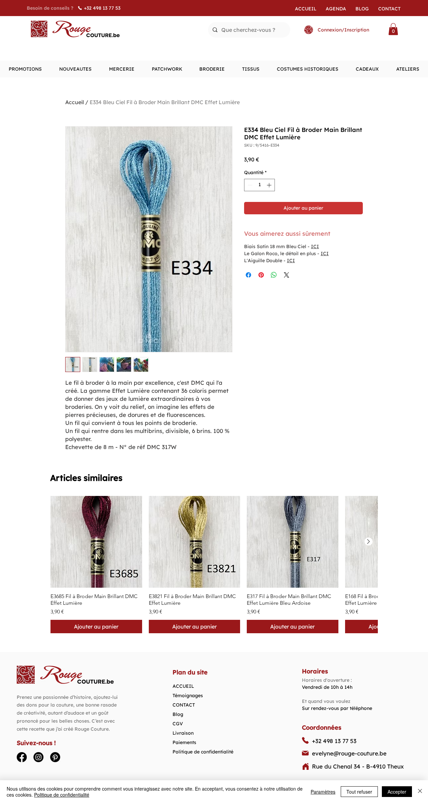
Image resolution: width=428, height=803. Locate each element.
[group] (214, 565)
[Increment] (269, 185)
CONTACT (184, 705)
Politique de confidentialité (203, 752)
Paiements (184, 742)
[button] (393, 29)
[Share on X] (287, 275)
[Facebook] (22, 757)
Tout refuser (359, 791)
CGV (178, 724)
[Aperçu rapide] (96, 542)
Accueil (74, 102)
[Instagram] (38, 757)
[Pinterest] (55, 757)
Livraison (183, 733)
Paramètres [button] (323, 791)
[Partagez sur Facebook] (248, 275)
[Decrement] (249, 185)
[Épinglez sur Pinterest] (261, 275)
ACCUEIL (183, 686)
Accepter (397, 791)
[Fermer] (420, 792)
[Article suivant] (368, 541)
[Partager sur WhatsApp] (274, 275)
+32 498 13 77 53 (334, 740)
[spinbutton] (259, 185)
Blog (178, 714)
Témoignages (188, 695)
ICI (315, 246)
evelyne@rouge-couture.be (349, 753)
